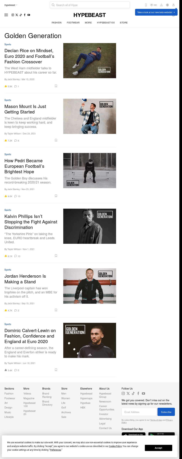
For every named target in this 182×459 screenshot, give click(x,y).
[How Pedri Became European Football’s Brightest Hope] (89, 175)
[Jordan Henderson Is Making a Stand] (89, 290)
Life (63, 403)
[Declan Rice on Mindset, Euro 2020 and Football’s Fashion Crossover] (89, 65)
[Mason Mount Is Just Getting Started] (89, 120)
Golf (63, 407)
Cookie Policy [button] (115, 446)
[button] (39, 86)
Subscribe (166, 412)
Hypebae (85, 403)
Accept (158, 448)
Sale (63, 417)
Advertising (105, 418)
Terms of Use (156, 419)
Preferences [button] (55, 450)
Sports (7, 44)
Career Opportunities (106, 407)
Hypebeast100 (106, 22)
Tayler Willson (14, 133)
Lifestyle (9, 417)
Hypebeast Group (105, 395)
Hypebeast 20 (29, 412)
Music (7, 412)
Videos (27, 393)
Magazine (28, 398)
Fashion (57, 22)
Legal (102, 423)
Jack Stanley (13, 79)
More (88, 22)
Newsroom (105, 401)
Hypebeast (86, 393)
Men (63, 393)
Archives (66, 412)
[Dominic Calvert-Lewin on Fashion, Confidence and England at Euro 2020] (89, 347)
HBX (82, 407)
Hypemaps (86, 398)
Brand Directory (47, 403)
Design (8, 407)
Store (124, 22)
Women (65, 398)
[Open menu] (6, 15)
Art (6, 403)
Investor (103, 414)
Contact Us (105, 428)
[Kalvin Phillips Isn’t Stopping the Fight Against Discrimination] (89, 232)
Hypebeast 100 (29, 404)
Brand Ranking (47, 395)
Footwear (73, 22)
